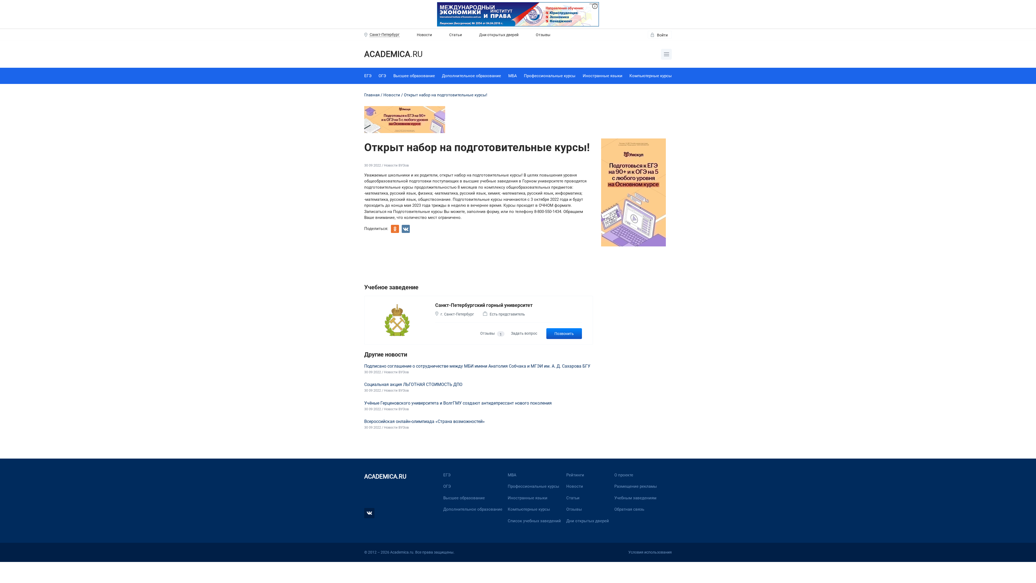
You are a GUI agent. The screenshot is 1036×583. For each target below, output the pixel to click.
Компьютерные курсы (650, 75)
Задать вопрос (524, 333)
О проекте (623, 475)
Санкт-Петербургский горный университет (484, 305)
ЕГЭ (368, 75)
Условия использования (650, 552)
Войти (662, 35)
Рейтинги (575, 475)
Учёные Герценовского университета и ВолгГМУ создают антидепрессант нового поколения (458, 403)
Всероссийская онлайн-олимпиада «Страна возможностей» (424, 421)
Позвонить (564, 333)
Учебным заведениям (635, 498)
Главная (372, 95)
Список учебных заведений (534, 520)
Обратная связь (629, 509)
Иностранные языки (602, 75)
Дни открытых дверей (499, 35)
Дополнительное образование (471, 75)
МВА (512, 475)
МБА (512, 75)
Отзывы (543, 35)
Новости (424, 35)
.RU (393, 54)
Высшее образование (414, 75)
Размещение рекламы (635, 486)
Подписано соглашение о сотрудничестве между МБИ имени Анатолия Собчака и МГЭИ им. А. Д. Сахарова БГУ (477, 366)
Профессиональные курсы (549, 75)
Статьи (455, 35)
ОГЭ (382, 75)
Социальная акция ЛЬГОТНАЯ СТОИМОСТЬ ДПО (413, 384)
